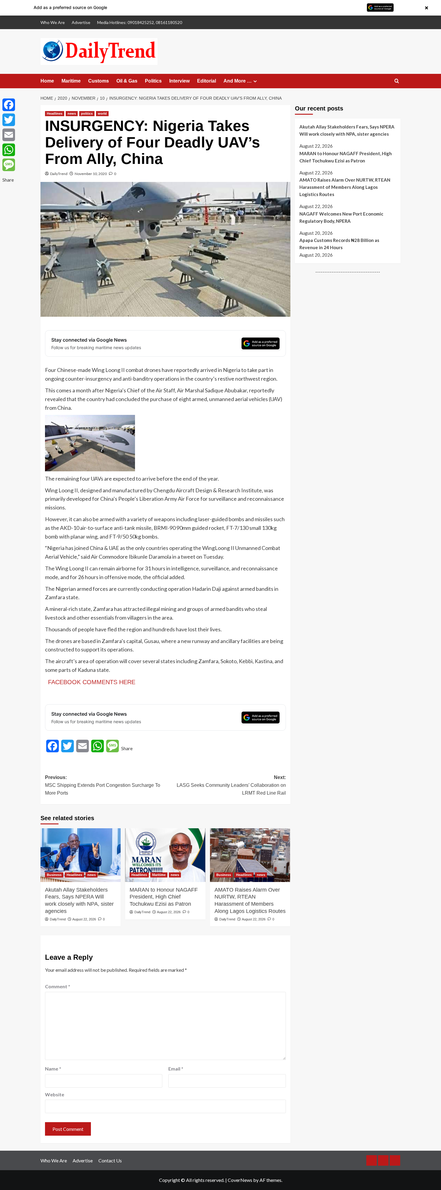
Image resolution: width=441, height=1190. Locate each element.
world (102, 113)
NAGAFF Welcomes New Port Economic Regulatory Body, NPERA (341, 217)
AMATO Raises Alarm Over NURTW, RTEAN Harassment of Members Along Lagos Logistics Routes (250, 900)
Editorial (206, 80)
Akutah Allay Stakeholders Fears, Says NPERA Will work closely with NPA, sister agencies (79, 900)
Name (53, 1068)
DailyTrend (59, 173)
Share (127, 748)
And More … (238, 80)
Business (54, 875)
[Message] (8, 164)
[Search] (396, 81)
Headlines (54, 113)
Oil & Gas (126, 80)
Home (47, 80)
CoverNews (240, 1180)
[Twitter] (8, 119)
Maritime (71, 80)
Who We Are (52, 22)
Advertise (81, 22)
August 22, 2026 (84, 919)
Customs (98, 80)
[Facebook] (8, 104)
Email (175, 1068)
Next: (231, 785)
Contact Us (110, 1160)
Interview (179, 80)
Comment (57, 986)
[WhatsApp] (8, 149)
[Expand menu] (255, 81)
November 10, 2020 (91, 173)
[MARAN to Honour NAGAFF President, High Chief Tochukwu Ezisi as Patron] (165, 855)
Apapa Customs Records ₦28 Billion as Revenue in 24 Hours (339, 243)
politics (87, 113)
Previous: (102, 785)
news (72, 113)
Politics (153, 80)
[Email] (8, 134)
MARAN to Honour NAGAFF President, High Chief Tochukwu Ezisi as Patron (164, 897)
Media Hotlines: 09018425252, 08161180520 (139, 22)
